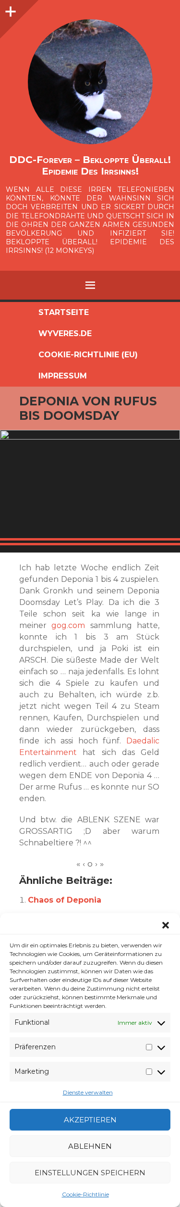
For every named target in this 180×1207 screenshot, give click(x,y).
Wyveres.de (65, 333)
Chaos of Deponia (64, 900)
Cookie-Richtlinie (85, 1194)
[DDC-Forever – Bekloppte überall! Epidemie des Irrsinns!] (90, 81)
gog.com (68, 625)
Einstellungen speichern (90, 1172)
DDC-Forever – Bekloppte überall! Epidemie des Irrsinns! (90, 165)
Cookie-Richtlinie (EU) (88, 354)
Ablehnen (90, 1146)
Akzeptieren (90, 1119)
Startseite (63, 312)
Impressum (62, 375)
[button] (165, 925)
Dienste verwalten (88, 1092)
